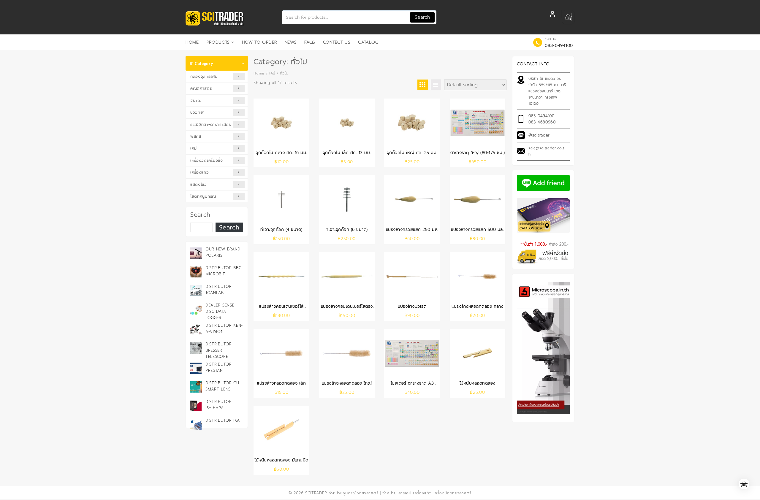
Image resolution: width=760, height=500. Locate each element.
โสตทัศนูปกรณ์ (203, 196)
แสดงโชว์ (198, 184)
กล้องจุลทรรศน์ (204, 76)
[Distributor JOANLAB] (196, 290)
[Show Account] (552, 14)
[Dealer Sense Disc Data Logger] (196, 309)
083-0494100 (559, 45)
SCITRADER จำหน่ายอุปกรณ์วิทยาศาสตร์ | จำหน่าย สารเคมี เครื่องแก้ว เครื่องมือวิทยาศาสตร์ (388, 493)
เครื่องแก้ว (199, 172)
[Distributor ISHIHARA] (196, 405)
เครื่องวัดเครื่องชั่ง (206, 160)
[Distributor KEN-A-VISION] (196, 329)
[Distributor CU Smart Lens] (196, 387)
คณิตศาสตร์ (201, 88)
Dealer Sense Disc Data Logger (219, 311)
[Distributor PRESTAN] (196, 368)
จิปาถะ (196, 100)
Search (422, 17)
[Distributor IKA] (196, 424)
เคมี (193, 148)
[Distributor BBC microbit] (196, 271)
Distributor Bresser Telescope (218, 350)
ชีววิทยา (197, 112)
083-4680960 (542, 122)
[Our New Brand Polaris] (196, 253)
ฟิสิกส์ (195, 136)
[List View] (436, 85)
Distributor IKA (222, 420)
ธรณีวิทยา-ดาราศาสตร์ (210, 124)
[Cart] (568, 17)
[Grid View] (422, 85)
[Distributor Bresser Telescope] (196, 348)
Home (259, 73)
